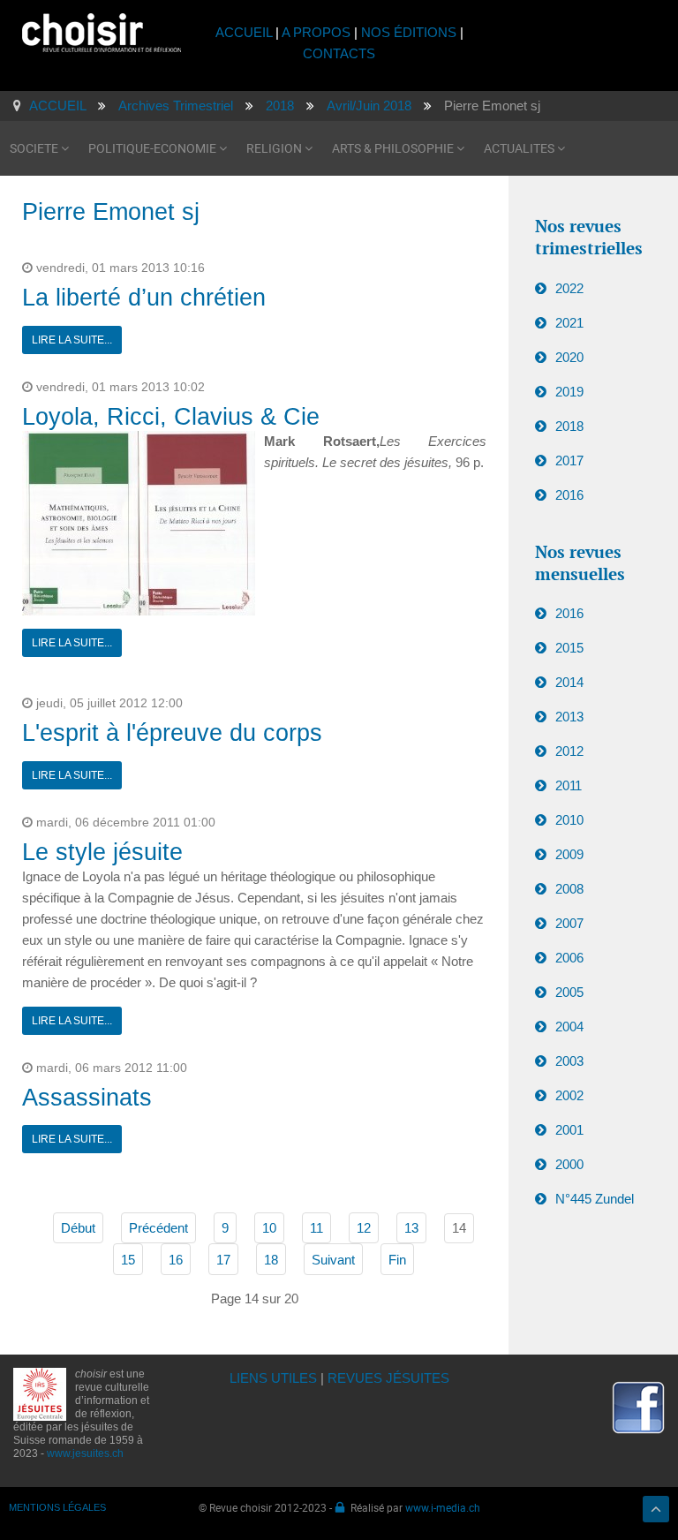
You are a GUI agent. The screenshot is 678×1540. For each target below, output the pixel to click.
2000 (569, 1164)
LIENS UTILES (273, 1377)
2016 (569, 494)
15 (128, 1259)
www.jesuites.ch (85, 1453)
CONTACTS (339, 53)
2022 (569, 288)
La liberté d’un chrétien (144, 297)
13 (411, 1227)
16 (176, 1259)
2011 (568, 785)
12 (364, 1227)
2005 (569, 992)
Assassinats (87, 1097)
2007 (569, 923)
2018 (569, 426)
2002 (569, 1095)
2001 (569, 1129)
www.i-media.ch (442, 1507)
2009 (569, 854)
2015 (569, 647)
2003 (569, 1060)
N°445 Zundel (594, 1198)
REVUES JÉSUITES (388, 1377)
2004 (569, 1026)
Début (78, 1227)
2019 (569, 391)
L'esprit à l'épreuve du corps (172, 733)
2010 (569, 819)
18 (271, 1259)
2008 (569, 888)
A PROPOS (316, 32)
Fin (397, 1259)
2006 (569, 957)
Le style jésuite (102, 852)
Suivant (333, 1259)
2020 (569, 357)
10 (269, 1227)
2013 (569, 716)
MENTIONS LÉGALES (57, 1507)
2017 (569, 460)
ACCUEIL (245, 32)
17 (223, 1259)
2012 (569, 751)
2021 (569, 322)
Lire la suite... (72, 340)
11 (316, 1227)
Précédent (158, 1227)
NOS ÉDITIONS (408, 32)
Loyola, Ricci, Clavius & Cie (171, 417)
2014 (569, 682)
